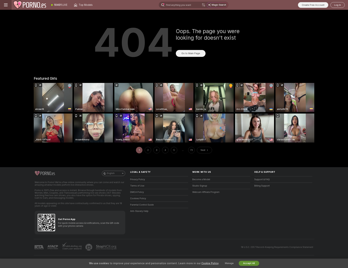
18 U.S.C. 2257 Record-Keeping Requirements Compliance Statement (277, 247)
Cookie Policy (209, 263)
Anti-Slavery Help (139, 211)
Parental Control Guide (142, 205)
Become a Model (201, 179)
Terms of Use (137, 186)
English (111, 173)
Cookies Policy (138, 198)
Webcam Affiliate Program (205, 192)
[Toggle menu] (6, 5)
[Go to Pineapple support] (89, 247)
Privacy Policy (137, 179)
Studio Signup (199, 186)
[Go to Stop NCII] (106, 247)
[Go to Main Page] (30, 5)
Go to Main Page (190, 53)
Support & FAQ (262, 179)
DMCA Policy (137, 192)
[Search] (203, 4)
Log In (337, 5)
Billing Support (262, 186)
